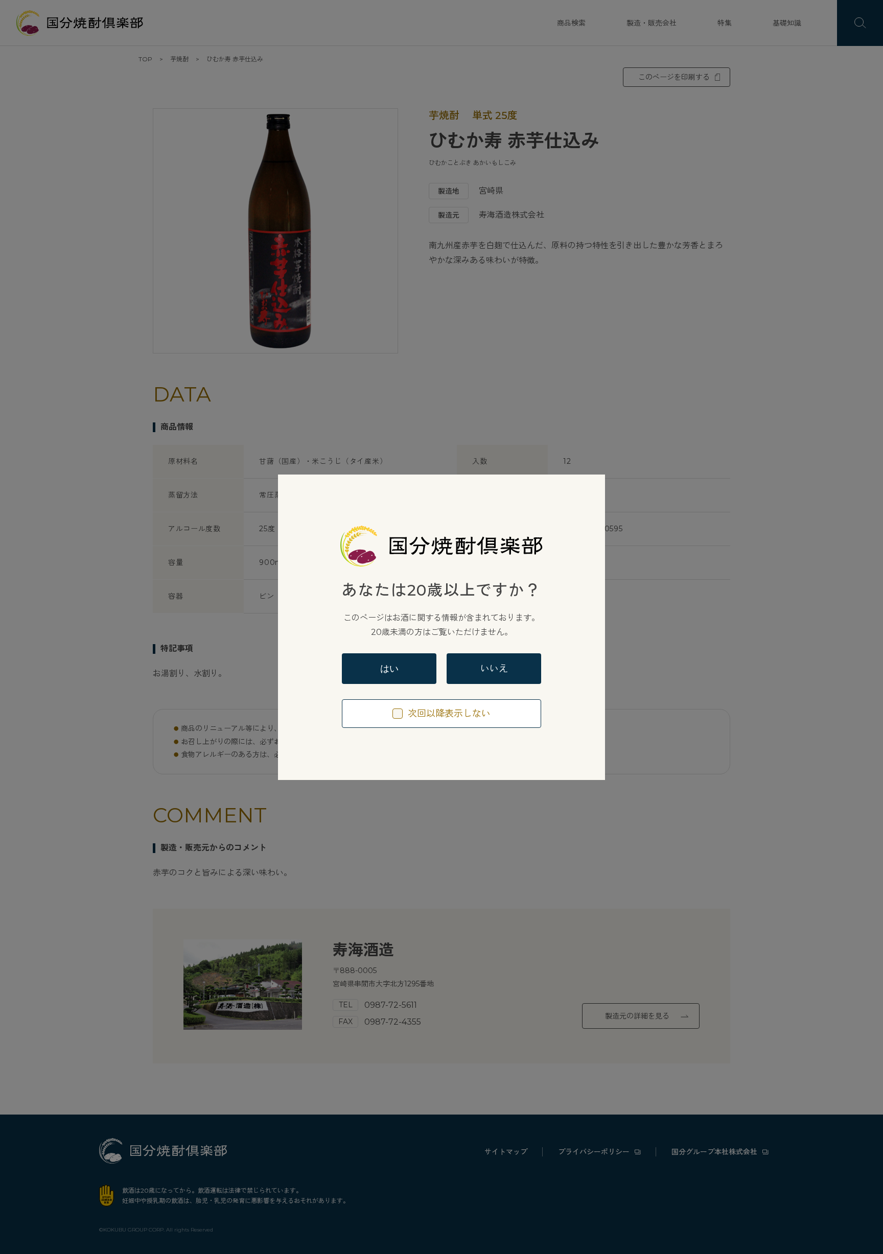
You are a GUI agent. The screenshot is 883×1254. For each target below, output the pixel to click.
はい (389, 669)
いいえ (494, 668)
